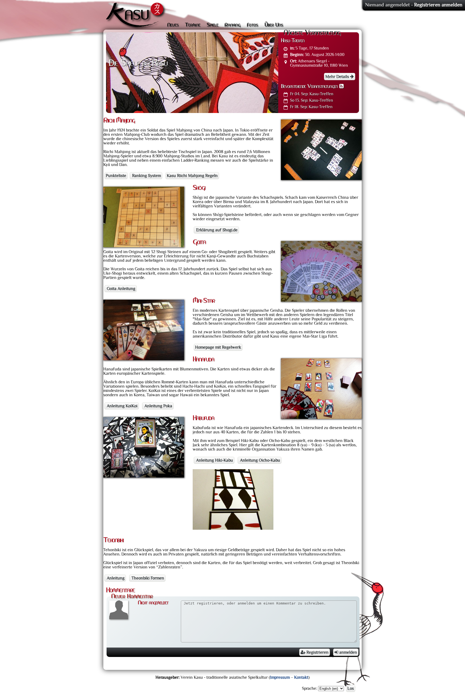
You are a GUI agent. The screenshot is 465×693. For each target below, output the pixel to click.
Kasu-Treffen (311, 94)
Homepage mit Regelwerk (218, 347)
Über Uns (274, 25)
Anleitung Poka (157, 406)
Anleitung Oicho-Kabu (259, 460)
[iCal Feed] (341, 86)
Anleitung (115, 578)
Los (350, 688)
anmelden (347, 652)
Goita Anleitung (120, 289)
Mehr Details (337, 77)
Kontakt (301, 677)
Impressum (280, 677)
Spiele (212, 25)
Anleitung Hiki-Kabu (214, 460)
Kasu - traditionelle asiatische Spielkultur (136, 16)
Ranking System (146, 176)
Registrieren (317, 652)
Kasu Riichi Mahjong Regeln (192, 176)
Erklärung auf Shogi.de (216, 230)
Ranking (232, 25)
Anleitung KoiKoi (122, 406)
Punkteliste (116, 176)
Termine (192, 25)
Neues (173, 25)
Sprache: (309, 688)
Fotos (252, 25)
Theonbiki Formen (147, 578)
